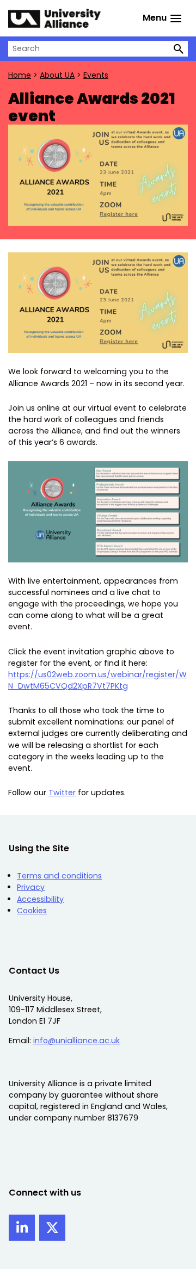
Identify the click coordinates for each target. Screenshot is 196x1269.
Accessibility (40, 899)
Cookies (32, 910)
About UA (57, 75)
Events (95, 75)
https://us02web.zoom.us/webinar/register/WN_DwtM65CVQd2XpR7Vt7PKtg (97, 680)
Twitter (62, 792)
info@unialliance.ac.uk (76, 1040)
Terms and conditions (59, 875)
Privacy (31, 887)
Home (19, 75)
